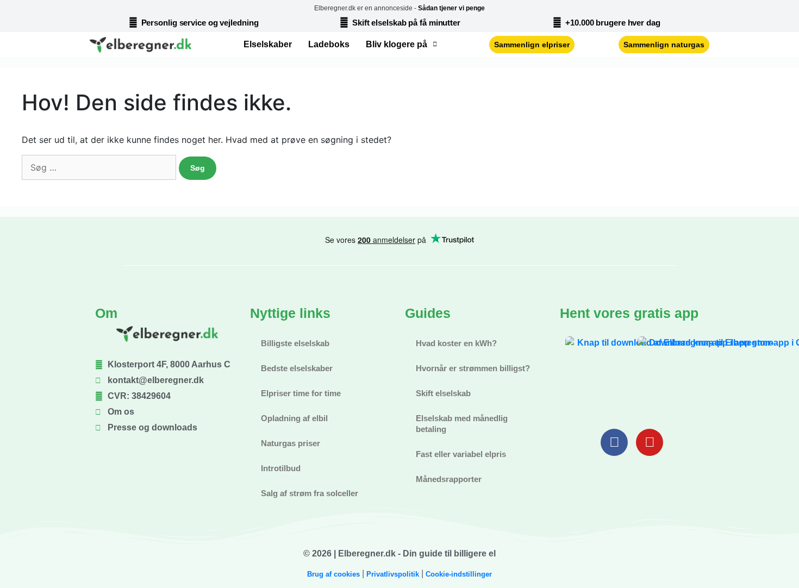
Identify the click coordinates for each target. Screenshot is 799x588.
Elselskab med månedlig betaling (462, 424)
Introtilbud (281, 468)
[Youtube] (649, 442)
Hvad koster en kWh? (456, 343)
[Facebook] (614, 442)
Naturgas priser (290, 443)
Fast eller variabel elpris (461, 454)
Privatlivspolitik (392, 574)
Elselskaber (268, 44)
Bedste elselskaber (297, 368)
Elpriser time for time (301, 393)
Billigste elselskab (295, 343)
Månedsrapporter (449, 479)
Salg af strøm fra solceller (309, 493)
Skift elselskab (443, 393)
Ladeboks (328, 44)
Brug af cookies (333, 574)
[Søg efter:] (99, 167)
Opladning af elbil (294, 418)
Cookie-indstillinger (459, 574)
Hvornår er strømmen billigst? (473, 368)
